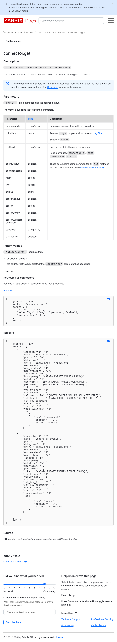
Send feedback (13, 622)
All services (67, 625)
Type (30, 118)
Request (7, 290)
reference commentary (92, 167)
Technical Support (71, 619)
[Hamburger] (111, 20)
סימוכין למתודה (44, 32)
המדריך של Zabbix (12, 32)
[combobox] (72, 20)
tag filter (98, 133)
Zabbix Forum (98, 625)
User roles (52, 87)
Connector (60, 32)
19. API (29, 32)
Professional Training (102, 619)
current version (71, 7)
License (59, 637)
